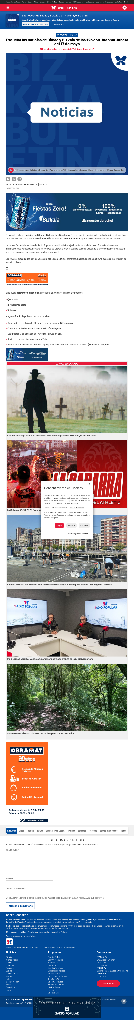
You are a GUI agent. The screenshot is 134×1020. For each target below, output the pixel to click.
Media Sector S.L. (83, 534)
